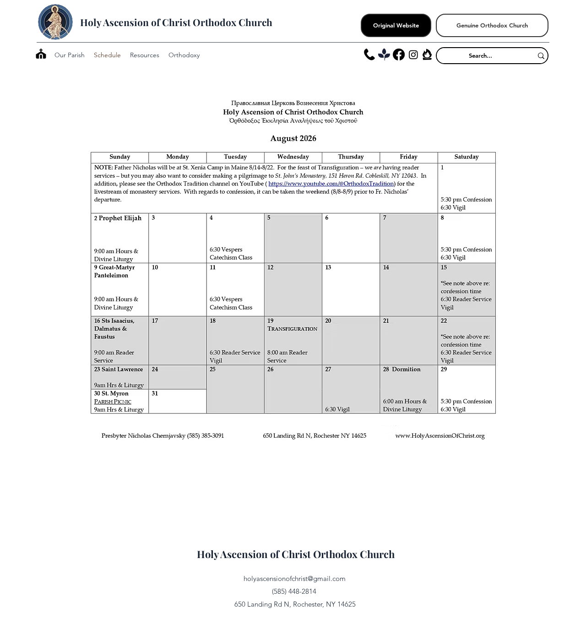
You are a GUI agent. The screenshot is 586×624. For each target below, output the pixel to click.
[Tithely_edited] (384, 54)
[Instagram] (413, 54)
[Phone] (369, 54)
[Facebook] (399, 54)
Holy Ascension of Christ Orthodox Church (176, 22)
